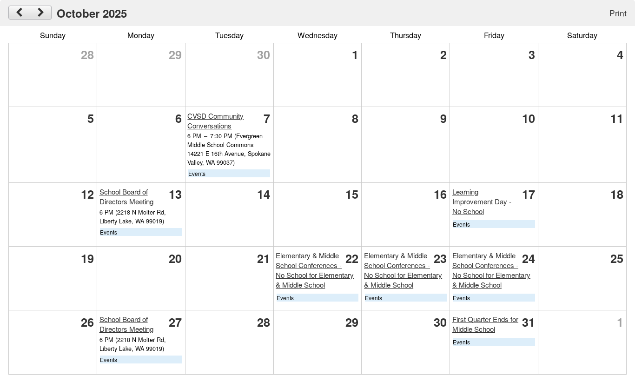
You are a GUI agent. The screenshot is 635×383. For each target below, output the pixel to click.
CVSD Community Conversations (215, 120)
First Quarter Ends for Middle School (485, 324)
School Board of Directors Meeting (126, 196)
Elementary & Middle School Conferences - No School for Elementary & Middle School (315, 269)
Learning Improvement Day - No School (481, 201)
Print (618, 13)
